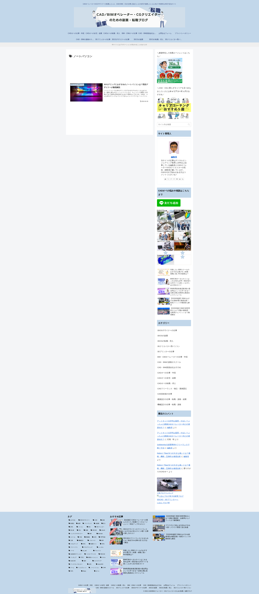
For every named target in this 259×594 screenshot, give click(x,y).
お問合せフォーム (169, 585)
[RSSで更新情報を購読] (182, 179)
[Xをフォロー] (168, 179)
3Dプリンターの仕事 (122, 588)
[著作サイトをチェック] (165, 179)
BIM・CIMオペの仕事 (134, 585)
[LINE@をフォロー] (177, 179)
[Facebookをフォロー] (171, 179)
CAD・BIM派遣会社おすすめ (152, 585)
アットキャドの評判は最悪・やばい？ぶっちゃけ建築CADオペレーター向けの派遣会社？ (173, 424)
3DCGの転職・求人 (165, 588)
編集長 (174, 157)
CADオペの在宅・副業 (102, 585)
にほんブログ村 (163, 503)
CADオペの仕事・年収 (85, 585)
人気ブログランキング (165, 493)
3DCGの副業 (153, 588)
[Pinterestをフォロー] (174, 179)
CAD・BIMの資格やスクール (105, 588)
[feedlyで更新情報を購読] (179, 179)
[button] (189, 124)
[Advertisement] (109, 69)
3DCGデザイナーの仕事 (139, 588)
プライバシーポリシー (184, 585)
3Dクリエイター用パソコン (182, 588)
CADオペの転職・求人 (118, 585)
